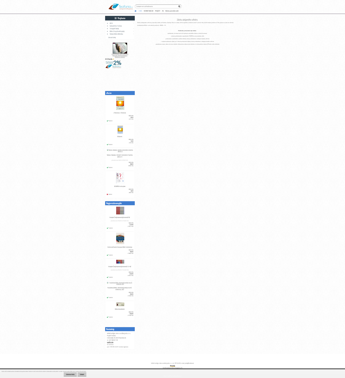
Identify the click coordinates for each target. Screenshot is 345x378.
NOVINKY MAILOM (148, 11)
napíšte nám (110, 342)
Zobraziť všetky (112, 37)
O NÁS (140, 11)
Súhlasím (82, 374)
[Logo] (120, 6)
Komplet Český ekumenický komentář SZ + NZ (119, 266)
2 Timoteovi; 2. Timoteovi (120, 113)
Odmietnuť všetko (70, 374)
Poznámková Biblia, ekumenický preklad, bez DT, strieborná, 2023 (120, 288)
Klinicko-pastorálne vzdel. (172, 11)
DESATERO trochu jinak (119, 186)
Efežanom (119, 136)
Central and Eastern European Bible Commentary (119, 247)
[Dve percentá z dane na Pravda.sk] (109, 59)
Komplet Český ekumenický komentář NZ (120, 217)
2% (163, 11)
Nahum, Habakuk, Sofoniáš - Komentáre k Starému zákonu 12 (120, 156)
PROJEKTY (157, 11)
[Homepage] (134, 11)
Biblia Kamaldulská (120, 309)
